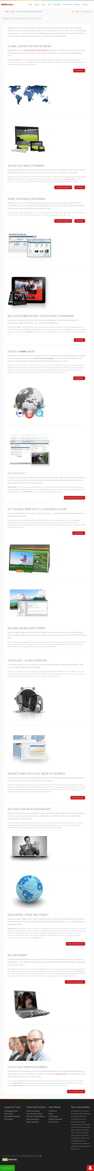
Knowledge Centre (11, 1111)
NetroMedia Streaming (29, 1156)
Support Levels (60, 1074)
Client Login (8, 1114)
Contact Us (53, 1111)
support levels (17, 1085)
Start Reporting (77, 798)
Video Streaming (32, 1119)
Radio (13, 11)
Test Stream (8, 1119)
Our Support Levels (76, 1091)
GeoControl (71, 179)
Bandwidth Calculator (12, 1116)
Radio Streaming (32, 1122)
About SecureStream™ (75, 982)
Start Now (79, 187)
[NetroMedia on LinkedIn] (89, 15)
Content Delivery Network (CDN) (35, 50)
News (51, 1114)
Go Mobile (79, 340)
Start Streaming (7, 1168)
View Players (78, 533)
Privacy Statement (55, 1119)
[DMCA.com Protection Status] (9, 1160)
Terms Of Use (54, 1122)
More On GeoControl (75, 944)
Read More (79, 70)
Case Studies (54, 1116)
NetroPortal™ (17, 473)
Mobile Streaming (32, 1111)
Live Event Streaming (34, 1114)
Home (7, 11)
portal (29, 332)
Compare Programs (63, 187)
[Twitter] (83, 15)
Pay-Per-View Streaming (35, 1116)
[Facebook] (78, 15)
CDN (18, 60)
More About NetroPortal (74, 498)
